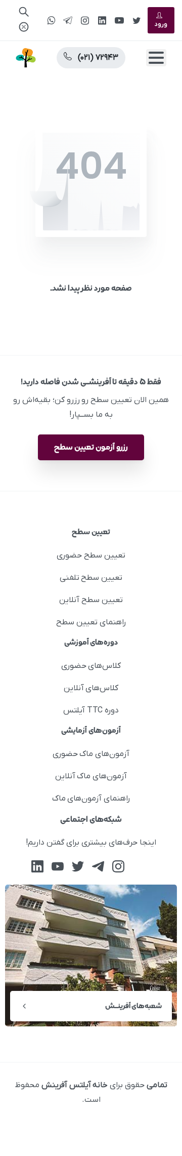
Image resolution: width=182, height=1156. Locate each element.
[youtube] (119, 20)
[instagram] (85, 20)
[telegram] (67, 20)
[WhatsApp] (51, 20)
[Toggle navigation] (156, 57)
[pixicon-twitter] (78, 866)
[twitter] (136, 20)
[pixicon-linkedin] (37, 866)
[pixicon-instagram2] (118, 866)
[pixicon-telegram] (98, 866)
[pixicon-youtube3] (58, 866)
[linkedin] (102, 20)
